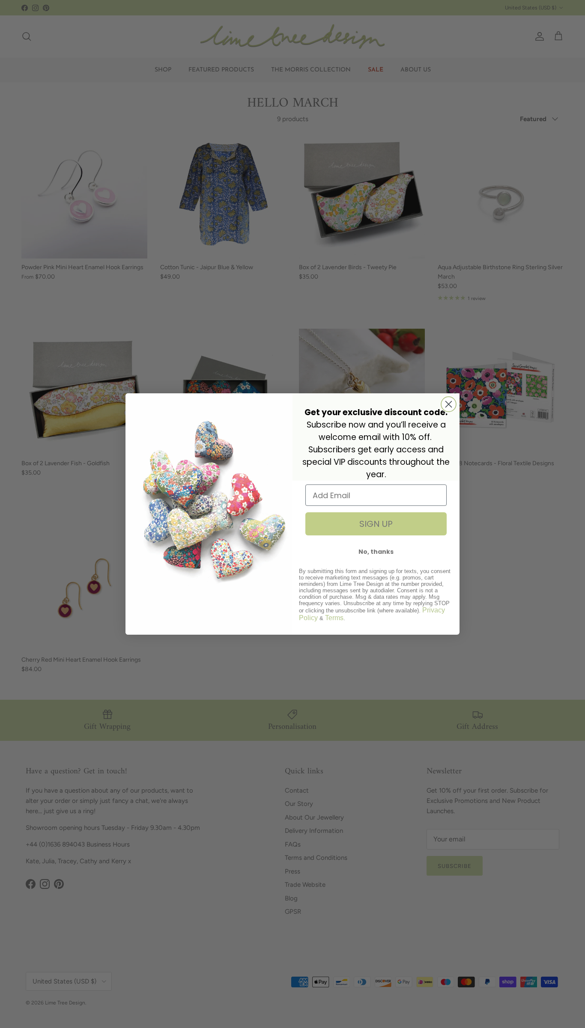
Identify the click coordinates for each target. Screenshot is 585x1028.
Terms (334, 617)
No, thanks (376, 551)
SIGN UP (376, 524)
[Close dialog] (448, 404)
